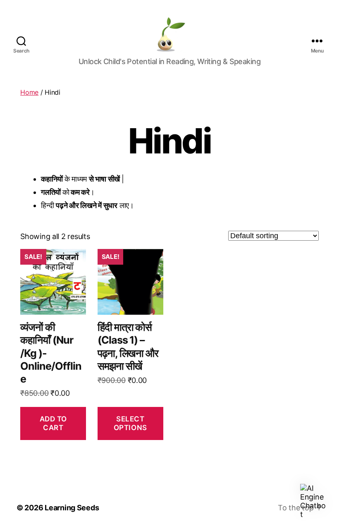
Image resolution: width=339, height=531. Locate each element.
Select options (130, 423)
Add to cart (53, 423)
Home (29, 92)
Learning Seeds (72, 507)
